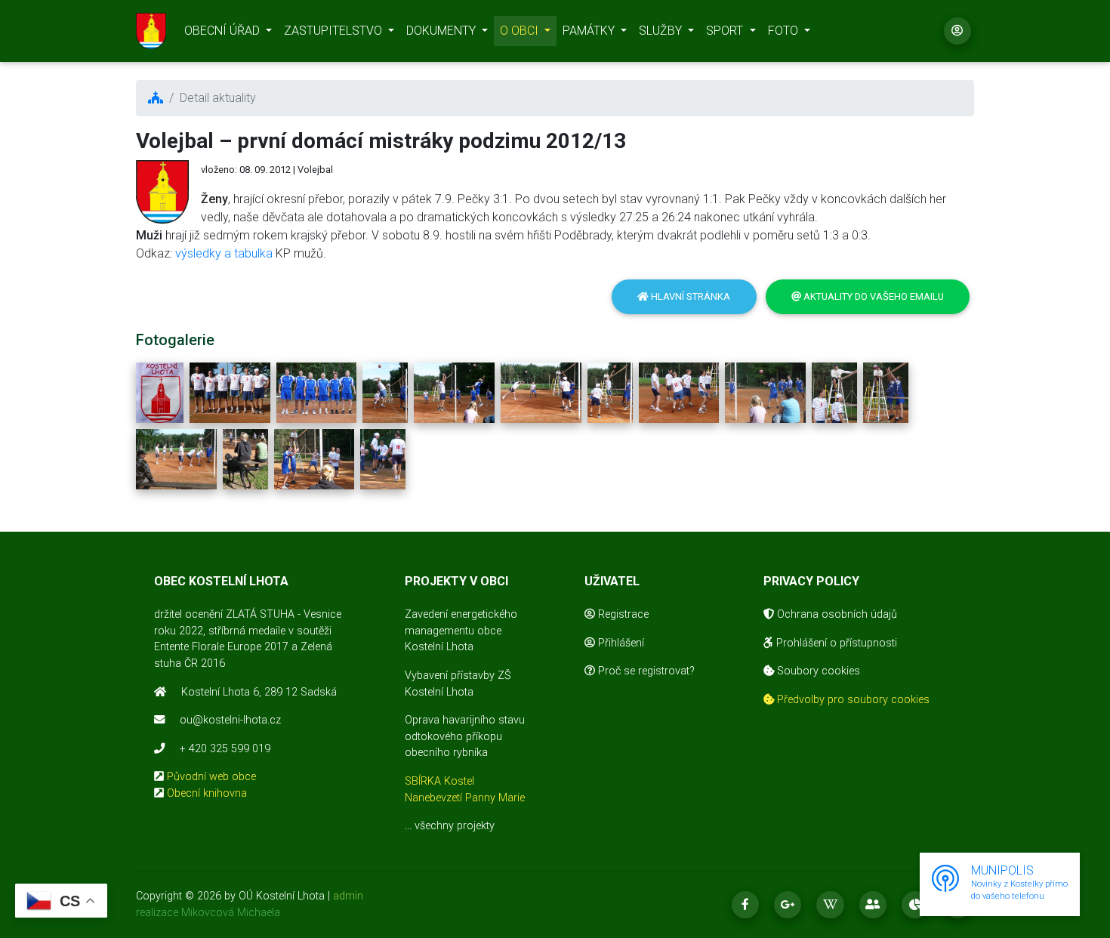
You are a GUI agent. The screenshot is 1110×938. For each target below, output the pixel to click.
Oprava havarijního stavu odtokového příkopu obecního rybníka (465, 736)
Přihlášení (619, 643)
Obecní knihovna (207, 793)
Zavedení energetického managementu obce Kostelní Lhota (461, 630)
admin (348, 896)
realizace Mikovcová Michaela (208, 912)
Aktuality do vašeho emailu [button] (872, 296)
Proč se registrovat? (645, 671)
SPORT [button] (726, 30)
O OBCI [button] (520, 30)
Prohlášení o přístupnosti (835, 643)
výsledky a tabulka (224, 253)
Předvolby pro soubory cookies (852, 699)
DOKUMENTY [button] (442, 30)
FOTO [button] (784, 30)
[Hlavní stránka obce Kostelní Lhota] (151, 31)
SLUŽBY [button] (662, 30)
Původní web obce (211, 776)
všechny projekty (455, 825)
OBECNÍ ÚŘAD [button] (223, 30)
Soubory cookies (817, 671)
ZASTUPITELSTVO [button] (334, 30)
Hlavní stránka (689, 296)
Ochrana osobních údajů (835, 614)
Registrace (622, 614)
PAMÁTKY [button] (590, 30)
